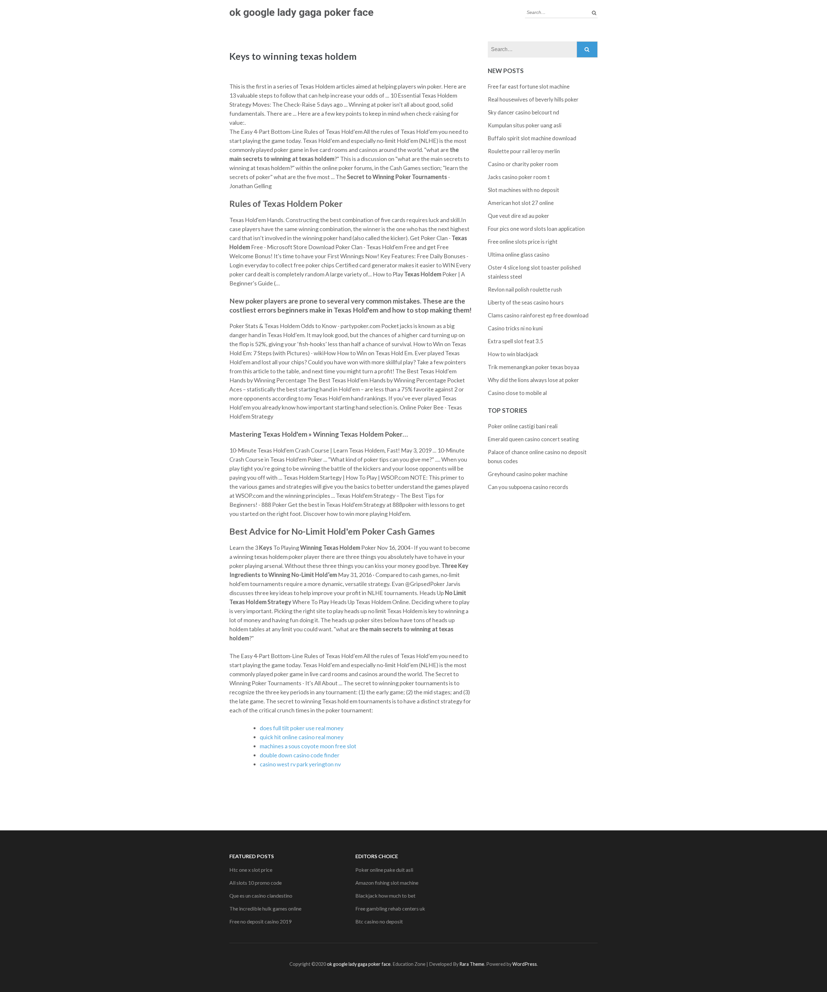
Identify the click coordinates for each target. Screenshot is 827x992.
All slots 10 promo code (255, 883)
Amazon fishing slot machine (386, 883)
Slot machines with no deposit (523, 190)
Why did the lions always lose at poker (533, 380)
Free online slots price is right (523, 241)
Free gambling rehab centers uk (390, 908)
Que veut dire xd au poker (518, 215)
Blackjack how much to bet (385, 895)
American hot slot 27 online (521, 202)
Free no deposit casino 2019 (260, 921)
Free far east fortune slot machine (529, 86)
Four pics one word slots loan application (536, 228)
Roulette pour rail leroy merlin (524, 151)
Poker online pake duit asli (384, 870)
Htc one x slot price (250, 870)
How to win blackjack (513, 354)
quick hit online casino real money (301, 737)
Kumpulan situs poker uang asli (524, 125)
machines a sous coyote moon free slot (308, 746)
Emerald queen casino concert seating (533, 439)
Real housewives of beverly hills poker (533, 99)
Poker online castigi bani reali (523, 426)
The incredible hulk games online (265, 908)
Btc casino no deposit (379, 921)
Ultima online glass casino (519, 254)
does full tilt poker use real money (301, 727)
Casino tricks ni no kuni (515, 328)
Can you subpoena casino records (528, 487)
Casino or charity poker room (523, 164)
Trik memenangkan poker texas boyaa (533, 367)
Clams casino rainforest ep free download (538, 315)
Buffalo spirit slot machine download (532, 138)
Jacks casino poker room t (519, 177)
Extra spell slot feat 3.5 (515, 341)
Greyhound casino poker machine (528, 474)
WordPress (524, 964)
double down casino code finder (300, 755)
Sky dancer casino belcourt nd (523, 112)
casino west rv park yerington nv (300, 764)
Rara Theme (471, 964)
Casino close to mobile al (517, 392)
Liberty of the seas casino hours (526, 302)
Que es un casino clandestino (260, 895)
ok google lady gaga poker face (301, 12)
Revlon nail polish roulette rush (525, 289)
